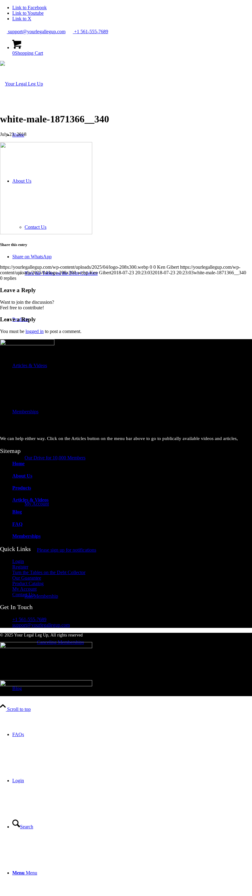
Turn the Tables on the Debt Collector (48, 572)
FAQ (17, 524)
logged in (35, 331)
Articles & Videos (30, 499)
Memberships (26, 536)
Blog (17, 511)
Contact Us (23, 594)
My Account (24, 589)
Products (21, 487)
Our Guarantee (26, 578)
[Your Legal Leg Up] (21, 83)
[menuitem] (132, 735)
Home (18, 463)
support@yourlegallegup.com (36, 31)
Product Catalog (28, 583)
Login (18, 561)
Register (20, 566)
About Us (22, 475)
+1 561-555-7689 (90, 31)
